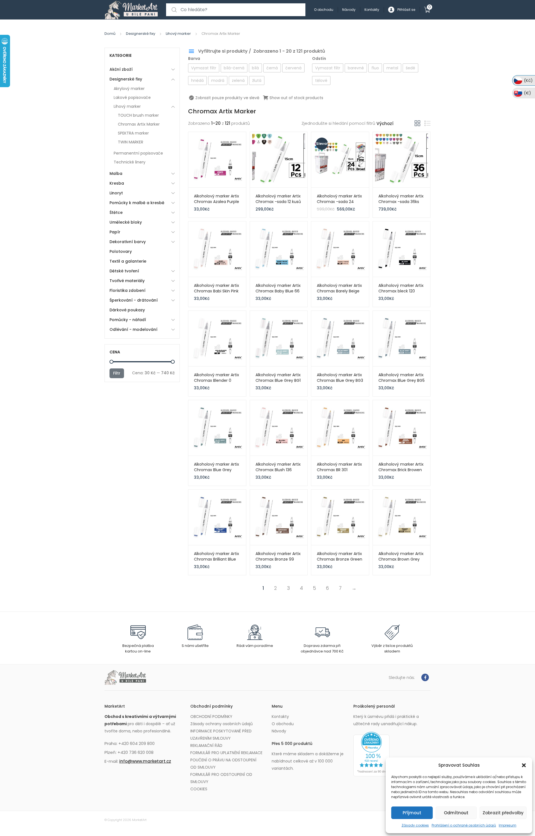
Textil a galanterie (128, 261)
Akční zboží (121, 69)
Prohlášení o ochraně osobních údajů (464, 825)
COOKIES (198, 789)
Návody (349, 9)
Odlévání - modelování (133, 329)
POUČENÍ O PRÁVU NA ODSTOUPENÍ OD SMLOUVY (223, 763)
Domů (109, 33)
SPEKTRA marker (133, 133)
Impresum (507, 825)
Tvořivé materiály (127, 280)
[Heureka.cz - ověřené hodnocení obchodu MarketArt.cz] (371, 754)
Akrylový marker (129, 88)
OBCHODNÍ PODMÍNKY (211, 716)
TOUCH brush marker (138, 115)
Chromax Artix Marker (139, 124)
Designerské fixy (140, 33)
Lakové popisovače (132, 97)
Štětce (116, 212)
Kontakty (371, 9)
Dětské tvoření (124, 271)
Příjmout (412, 813)
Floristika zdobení (127, 290)
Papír (115, 232)
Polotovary (121, 251)
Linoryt (116, 193)
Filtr (116, 373)
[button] (524, 765)
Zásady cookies (415, 825)
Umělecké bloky (126, 222)
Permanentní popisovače (138, 153)
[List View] (427, 123)
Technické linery (129, 162)
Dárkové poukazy (127, 310)
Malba (116, 173)
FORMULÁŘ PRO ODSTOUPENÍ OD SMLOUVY (221, 778)
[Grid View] (417, 123)
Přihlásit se (406, 9)
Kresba (117, 183)
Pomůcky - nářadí (128, 319)
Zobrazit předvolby (503, 813)
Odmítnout (456, 813)
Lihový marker (178, 33)
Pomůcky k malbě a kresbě (137, 203)
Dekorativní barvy (128, 242)
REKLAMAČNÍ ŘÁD (206, 745)
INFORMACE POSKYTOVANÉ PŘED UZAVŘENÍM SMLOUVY (221, 734)
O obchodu (323, 9)
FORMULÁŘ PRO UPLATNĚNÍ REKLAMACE (226, 753)
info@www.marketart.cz (145, 761)
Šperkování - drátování (134, 300)
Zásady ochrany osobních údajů (221, 724)
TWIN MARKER (130, 142)
